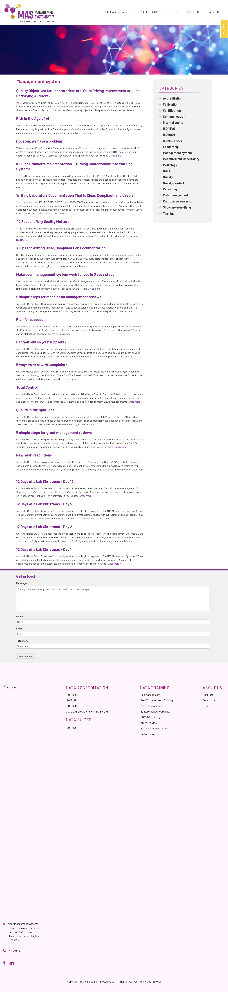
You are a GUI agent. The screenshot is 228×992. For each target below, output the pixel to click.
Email (20, 628)
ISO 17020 (71, 705)
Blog (175, 12)
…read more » (128, 110)
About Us (214, 12)
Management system (177, 153)
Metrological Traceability (154, 728)
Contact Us (193, 12)
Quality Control (173, 183)
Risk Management (150, 694)
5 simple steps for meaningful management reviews (58, 297)
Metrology (170, 165)
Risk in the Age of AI (32, 118)
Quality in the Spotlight (35, 410)
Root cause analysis (177, 201)
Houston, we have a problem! (40, 141)
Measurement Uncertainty (181, 159)
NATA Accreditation (116, 12)
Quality (168, 177)
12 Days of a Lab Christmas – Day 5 (44, 504)
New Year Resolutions (34, 455)
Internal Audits (148, 722)
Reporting (170, 189)
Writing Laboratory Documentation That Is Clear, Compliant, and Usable (75, 195)
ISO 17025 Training (150, 717)
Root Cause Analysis (151, 705)
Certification (172, 110)
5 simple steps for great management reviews (54, 432)
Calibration (170, 104)
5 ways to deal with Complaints (41, 364)
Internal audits (173, 122)
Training (168, 213)
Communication (174, 116)
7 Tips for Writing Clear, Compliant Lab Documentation (60, 248)
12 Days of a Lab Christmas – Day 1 (44, 549)
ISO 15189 (169, 128)
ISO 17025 (71, 694)
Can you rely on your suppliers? (41, 342)
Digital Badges (148, 733)
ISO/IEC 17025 (172, 141)
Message (21, 583)
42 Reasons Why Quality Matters (42, 221)
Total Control (27, 387)
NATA (167, 171)
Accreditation (172, 98)
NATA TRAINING (150, 12)
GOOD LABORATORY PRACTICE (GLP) (87, 711)
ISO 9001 (169, 134)
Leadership (171, 147)
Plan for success (29, 319)
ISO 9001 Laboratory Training (156, 700)
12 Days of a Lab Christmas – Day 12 (45, 481)
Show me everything (177, 207)
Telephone (22, 640)
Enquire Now (224, 28)
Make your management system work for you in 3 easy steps (65, 274)
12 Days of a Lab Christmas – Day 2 (44, 526)
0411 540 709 (14, 950)
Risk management (175, 195)
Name (20, 616)
